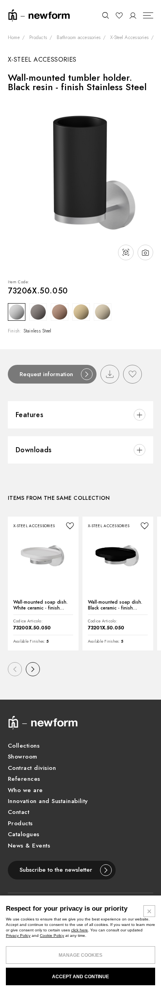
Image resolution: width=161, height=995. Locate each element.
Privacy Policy (18, 935)
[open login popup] (133, 15)
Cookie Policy (52, 935)
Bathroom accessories (78, 38)
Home (14, 38)
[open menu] (148, 15)
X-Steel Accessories (129, 38)
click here (79, 930)
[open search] (105, 15)
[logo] (39, 15)
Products (38, 38)
